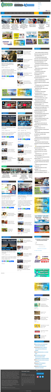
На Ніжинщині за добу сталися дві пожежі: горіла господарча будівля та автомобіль (41, 125)
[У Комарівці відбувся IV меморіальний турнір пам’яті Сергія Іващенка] (21, 223)
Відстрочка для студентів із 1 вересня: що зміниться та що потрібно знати (8, 64)
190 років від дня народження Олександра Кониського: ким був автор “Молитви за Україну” (41, 102)
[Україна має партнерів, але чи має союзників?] (20, 60)
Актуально (8, 123)
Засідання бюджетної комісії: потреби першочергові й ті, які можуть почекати (42, 357)
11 (24, 379)
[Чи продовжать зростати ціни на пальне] (21, 145)
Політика (3, 249)
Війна (11, 123)
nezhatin (6, 67)
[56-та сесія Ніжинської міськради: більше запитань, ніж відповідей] (25, 120)
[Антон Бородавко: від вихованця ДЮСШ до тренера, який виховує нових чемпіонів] (21, 215)
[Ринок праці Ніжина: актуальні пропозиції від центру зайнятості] (37, 298)
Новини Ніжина (16, 2)
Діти (7, 193)
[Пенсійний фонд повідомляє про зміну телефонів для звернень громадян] (37, 304)
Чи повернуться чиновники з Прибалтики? (10, 143)
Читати (3, 78)
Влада (19, 123)
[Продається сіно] (37, 312)
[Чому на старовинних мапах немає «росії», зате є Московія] (20, 240)
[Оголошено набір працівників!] (37, 336)
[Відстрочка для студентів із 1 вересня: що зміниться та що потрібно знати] (9, 56)
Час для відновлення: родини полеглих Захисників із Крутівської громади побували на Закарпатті (41, 115)
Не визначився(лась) (39, 244)
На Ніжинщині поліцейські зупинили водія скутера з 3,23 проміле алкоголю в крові (41, 65)
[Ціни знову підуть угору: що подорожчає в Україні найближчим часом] (21, 159)
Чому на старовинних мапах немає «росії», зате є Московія (27, 241)
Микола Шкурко (38, 344)
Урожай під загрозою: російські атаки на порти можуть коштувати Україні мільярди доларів (41, 139)
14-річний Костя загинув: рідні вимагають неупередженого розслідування (39, 73)
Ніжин (29, 123)
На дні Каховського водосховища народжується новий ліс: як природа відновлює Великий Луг (40, 110)
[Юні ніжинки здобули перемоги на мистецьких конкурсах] (9, 188)
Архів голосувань (38, 250)
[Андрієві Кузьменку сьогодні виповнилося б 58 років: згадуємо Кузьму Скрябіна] (4, 213)
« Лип (22, 385)
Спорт (29, 193)
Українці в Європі (4, 387)
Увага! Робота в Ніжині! (44, 330)
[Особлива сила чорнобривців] (4, 229)
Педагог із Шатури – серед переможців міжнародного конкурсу (41, 349)
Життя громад (25, 193)
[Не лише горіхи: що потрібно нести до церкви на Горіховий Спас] (4, 221)
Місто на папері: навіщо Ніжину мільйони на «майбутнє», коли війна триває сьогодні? (41, 134)
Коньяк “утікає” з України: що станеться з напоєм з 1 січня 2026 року (27, 254)
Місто (26, 123)
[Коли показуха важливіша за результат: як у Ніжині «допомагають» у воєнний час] (4, 157)
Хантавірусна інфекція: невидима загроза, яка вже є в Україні (27, 248)
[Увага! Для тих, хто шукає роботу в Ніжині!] (37, 325)
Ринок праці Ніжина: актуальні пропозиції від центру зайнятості (45, 299)
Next (48, 17)
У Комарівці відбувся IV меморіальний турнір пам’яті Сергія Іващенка (28, 223)
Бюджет (28, 121)
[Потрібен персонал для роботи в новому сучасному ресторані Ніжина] (37, 317)
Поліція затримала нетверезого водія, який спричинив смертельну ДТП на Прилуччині (41, 120)
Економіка (22, 123)
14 (29, 379)
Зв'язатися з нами (40, 373)
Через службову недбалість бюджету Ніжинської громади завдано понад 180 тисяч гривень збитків (41, 54)
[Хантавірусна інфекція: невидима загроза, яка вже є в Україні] (20, 247)
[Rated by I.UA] (39, 370)
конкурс (10, 193)
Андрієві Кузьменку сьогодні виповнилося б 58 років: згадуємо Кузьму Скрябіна (41, 129)
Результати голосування (41, 248)
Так (36, 242)
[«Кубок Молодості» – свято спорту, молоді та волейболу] (25, 188)
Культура (14, 193)
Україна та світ (8, 249)
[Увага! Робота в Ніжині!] (37, 331)
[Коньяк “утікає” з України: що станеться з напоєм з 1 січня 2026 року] (20, 254)
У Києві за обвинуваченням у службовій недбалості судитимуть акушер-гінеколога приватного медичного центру (41, 81)
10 (22, 379)
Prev (47, 17)
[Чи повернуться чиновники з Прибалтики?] (4, 143)
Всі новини (3, 123)
